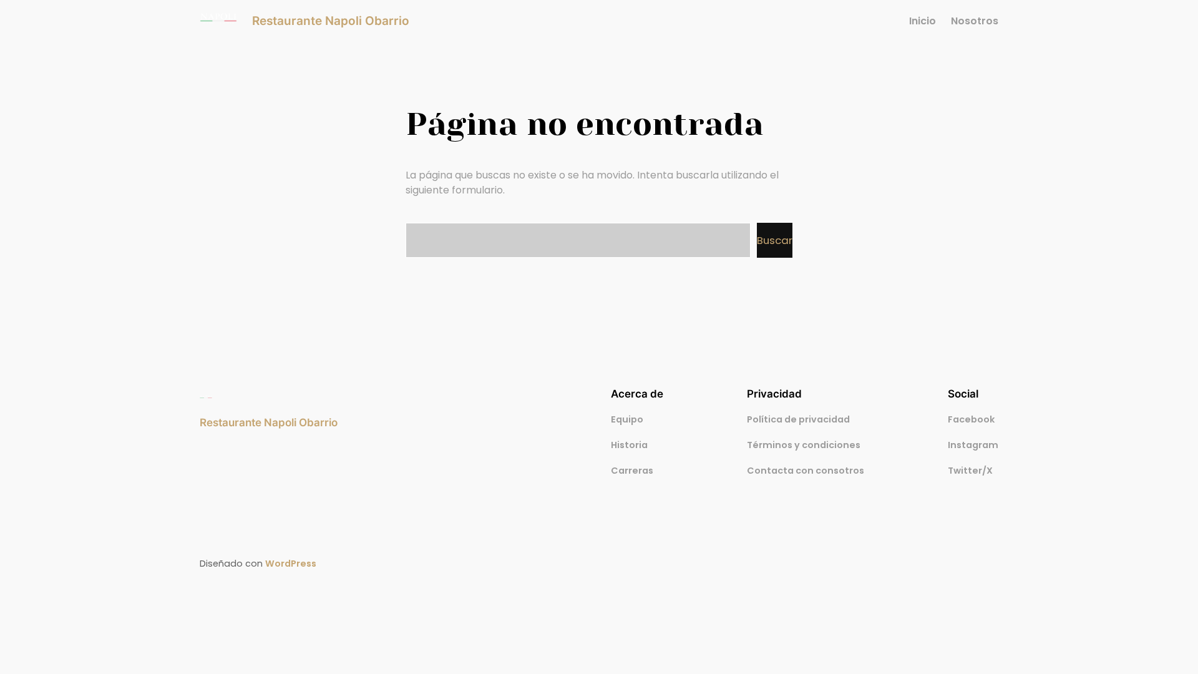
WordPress (290, 563)
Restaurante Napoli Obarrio (330, 20)
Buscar (774, 240)
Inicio (922, 21)
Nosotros (974, 21)
